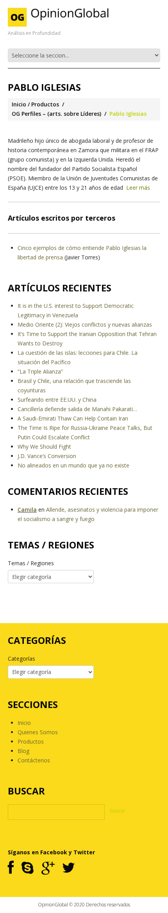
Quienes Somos (38, 732)
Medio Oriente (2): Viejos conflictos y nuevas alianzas (85, 324)
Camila (27, 509)
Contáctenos (34, 760)
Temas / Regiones (31, 563)
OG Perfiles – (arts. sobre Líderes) (56, 113)
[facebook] (11, 868)
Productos (45, 104)
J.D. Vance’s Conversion (47, 456)
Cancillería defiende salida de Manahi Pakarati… (77, 409)
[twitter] (68, 868)
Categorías (21, 658)
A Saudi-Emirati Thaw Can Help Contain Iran (73, 418)
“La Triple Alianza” (40, 371)
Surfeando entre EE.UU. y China (57, 399)
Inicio (19, 104)
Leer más (138, 187)
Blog (23, 751)
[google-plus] (47, 868)
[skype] (27, 868)
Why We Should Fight (44, 446)
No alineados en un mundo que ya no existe (73, 465)
